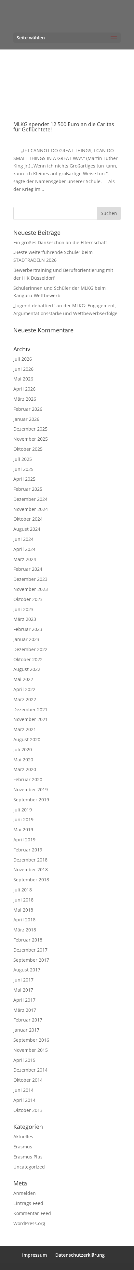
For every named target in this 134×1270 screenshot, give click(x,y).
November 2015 (30, 1050)
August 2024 (26, 529)
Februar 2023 (27, 629)
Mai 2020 (23, 759)
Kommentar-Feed (32, 1213)
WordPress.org (29, 1223)
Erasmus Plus (28, 1157)
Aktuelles (23, 1136)
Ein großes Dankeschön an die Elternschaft (60, 242)
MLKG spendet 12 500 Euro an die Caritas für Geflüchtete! (63, 127)
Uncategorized (29, 1167)
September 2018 (31, 879)
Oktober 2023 (28, 599)
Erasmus (22, 1146)
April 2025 (24, 479)
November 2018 (30, 869)
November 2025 (30, 439)
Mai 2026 (23, 379)
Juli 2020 (22, 749)
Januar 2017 (26, 1030)
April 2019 (24, 839)
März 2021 (24, 729)
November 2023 (30, 589)
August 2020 (26, 739)
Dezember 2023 (30, 579)
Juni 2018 (23, 900)
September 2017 (31, 960)
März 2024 (24, 559)
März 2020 (24, 769)
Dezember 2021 (30, 709)
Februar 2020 (27, 779)
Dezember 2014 (30, 1070)
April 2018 (24, 919)
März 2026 (24, 399)
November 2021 (30, 719)
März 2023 (24, 619)
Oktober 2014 (28, 1080)
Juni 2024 (23, 539)
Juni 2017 (23, 980)
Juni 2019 (23, 819)
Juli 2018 (22, 890)
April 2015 (24, 1060)
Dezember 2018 (30, 860)
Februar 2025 (27, 489)
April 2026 (24, 389)
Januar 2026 (26, 419)
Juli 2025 (22, 459)
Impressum (34, 1255)
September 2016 (31, 1040)
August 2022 (26, 669)
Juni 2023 (23, 609)
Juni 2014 (23, 1090)
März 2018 (24, 930)
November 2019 (30, 789)
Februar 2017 (27, 1020)
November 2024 (30, 509)
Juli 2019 (22, 810)
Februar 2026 (27, 409)
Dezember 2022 (30, 649)
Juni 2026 (23, 369)
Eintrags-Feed (28, 1203)
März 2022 (24, 699)
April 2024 (24, 549)
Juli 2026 (22, 359)
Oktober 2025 (28, 449)
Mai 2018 (23, 910)
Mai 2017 (23, 990)
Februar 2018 (27, 940)
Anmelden (24, 1193)
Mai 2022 (23, 679)
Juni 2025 (23, 469)
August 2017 (26, 970)
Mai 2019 (23, 829)
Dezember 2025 (30, 429)
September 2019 (31, 799)
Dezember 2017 (30, 950)
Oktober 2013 (28, 1110)
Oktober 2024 (28, 519)
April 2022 (24, 689)
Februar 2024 (27, 569)
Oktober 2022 (28, 659)
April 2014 (24, 1100)
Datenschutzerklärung (80, 1255)
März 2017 (24, 1010)
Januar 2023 (26, 639)
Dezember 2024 (30, 499)
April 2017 (24, 1000)
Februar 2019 (27, 850)
